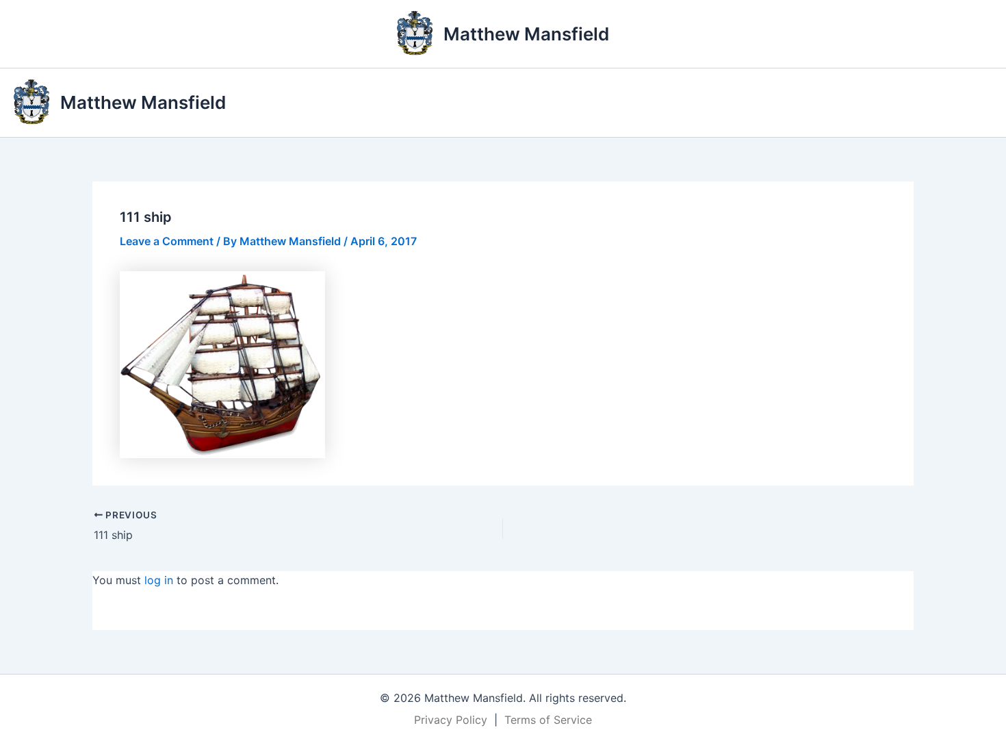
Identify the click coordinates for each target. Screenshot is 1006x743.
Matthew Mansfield (526, 34)
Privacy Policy (450, 720)
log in (158, 580)
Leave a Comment (167, 241)
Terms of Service (548, 720)
